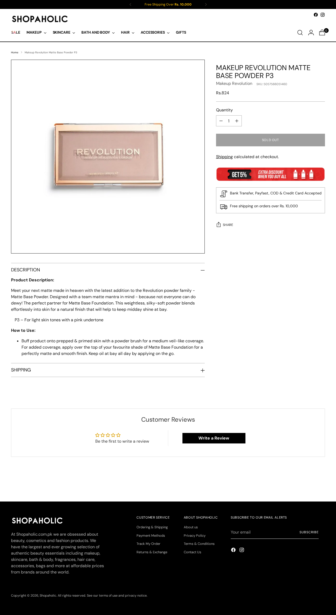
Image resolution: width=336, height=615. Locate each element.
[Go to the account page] (311, 32)
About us (191, 527)
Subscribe (309, 532)
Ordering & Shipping (152, 527)
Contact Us (192, 552)
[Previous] (130, 4)
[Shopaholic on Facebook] (315, 14)
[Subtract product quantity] (221, 121)
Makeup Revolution (234, 83)
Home (14, 52)
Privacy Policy (195, 535)
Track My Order (148, 543)
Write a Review (213, 438)
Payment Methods (150, 535)
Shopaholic (48, 595)
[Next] (206, 4)
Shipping (224, 156)
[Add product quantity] (237, 121)
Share (228, 225)
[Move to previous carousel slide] (308, 483)
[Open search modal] (300, 32)
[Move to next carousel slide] (320, 483)
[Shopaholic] (40, 19)
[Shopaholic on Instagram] (322, 14)
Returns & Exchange (151, 552)
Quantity (224, 110)
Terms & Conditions (199, 543)
